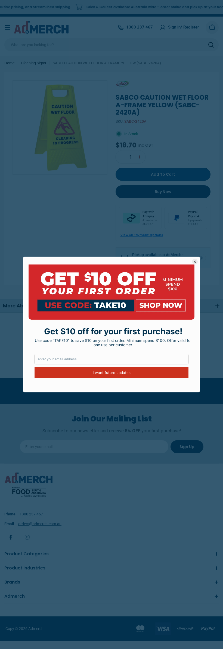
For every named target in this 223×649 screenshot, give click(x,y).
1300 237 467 (31, 514)
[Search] (211, 45)
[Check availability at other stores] (201, 258)
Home (9, 63)
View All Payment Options (141, 235)
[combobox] (111, 44)
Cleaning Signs (33, 63)
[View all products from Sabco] (128, 83)
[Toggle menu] (7, 27)
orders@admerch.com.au (39, 524)
